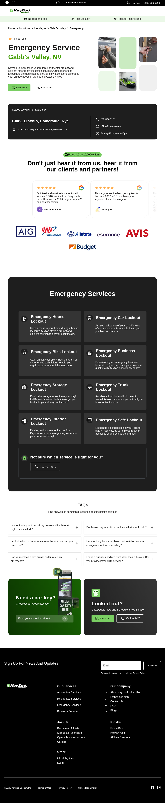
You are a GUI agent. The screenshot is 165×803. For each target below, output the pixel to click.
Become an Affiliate (68, 728)
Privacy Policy (65, 788)
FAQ (113, 706)
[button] (44, 527)
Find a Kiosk (117, 728)
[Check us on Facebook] (7, 3)
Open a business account (71, 737)
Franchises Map (119, 697)
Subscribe (152, 665)
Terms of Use (44, 788)
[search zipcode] (65, 619)
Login (60, 762)
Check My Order (66, 758)
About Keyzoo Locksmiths (125, 692)
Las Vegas (40, 28)
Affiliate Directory (120, 737)
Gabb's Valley (58, 28)
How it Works (118, 732)
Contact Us (116, 701)
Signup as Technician (69, 732)
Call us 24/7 (47, 87)
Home (11, 28)
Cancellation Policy (87, 788)
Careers (61, 741)
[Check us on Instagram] (13, 3)
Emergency (77, 28)
